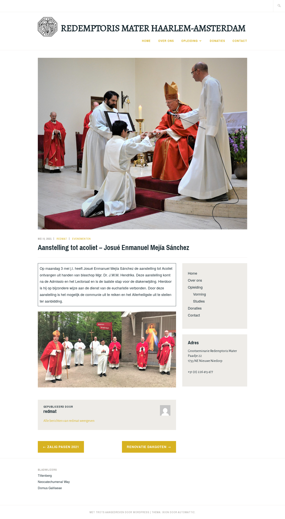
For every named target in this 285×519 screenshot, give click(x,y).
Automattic (186, 512)
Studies (199, 301)
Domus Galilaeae (50, 488)
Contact (239, 41)
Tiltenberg (45, 475)
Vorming (199, 294)
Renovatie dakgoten (147, 447)
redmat (62, 238)
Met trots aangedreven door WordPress (119, 512)
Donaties (217, 41)
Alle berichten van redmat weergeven (68, 421)
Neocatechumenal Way (54, 481)
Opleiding (189, 41)
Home (146, 41)
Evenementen (81, 238)
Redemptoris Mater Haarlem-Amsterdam (153, 28)
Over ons (166, 41)
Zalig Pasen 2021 (63, 447)
